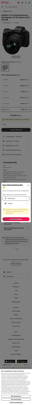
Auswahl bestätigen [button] (16, 219)
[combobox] (16, 198)
